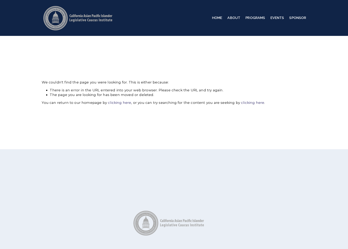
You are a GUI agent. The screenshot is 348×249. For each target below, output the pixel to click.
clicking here (119, 102)
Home (217, 18)
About (233, 18)
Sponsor (297, 18)
